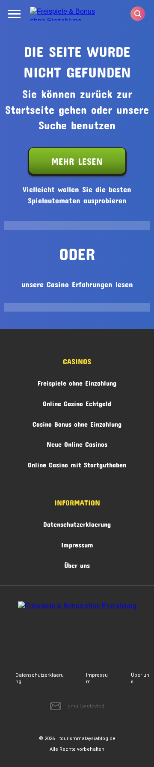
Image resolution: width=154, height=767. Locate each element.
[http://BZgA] (53, 636)
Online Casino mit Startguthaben (77, 463)
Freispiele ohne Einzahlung (77, 381)
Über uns (77, 564)
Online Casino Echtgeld (77, 402)
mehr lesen (77, 159)
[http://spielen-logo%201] (81, 636)
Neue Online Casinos (77, 443)
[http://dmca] (26, 636)
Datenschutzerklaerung (77, 523)
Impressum (77, 543)
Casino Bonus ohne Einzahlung (77, 422)
